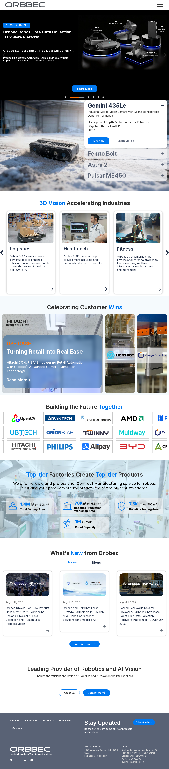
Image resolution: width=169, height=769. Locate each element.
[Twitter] (11, 760)
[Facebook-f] (17, 760)
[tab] (72, 561)
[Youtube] (31, 760)
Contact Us (31, 720)
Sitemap (17, 728)
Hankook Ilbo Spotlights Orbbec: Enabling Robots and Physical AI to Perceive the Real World (140, 612)
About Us (15, 720)
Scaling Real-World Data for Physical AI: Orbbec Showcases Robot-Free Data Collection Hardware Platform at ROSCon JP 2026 (84, 615)
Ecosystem (65, 720)
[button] (4, 55)
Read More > (19, 379)
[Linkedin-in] (24, 760)
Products (48, 720)
